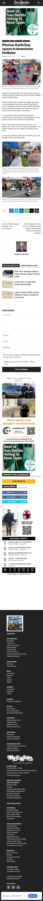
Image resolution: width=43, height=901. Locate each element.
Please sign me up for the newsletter (16, 362)
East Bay (10, 859)
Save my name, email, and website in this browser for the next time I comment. (22, 356)
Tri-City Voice (11, 845)
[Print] (37, 211)
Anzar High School (13, 711)
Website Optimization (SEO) (16, 789)
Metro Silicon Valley (13, 814)
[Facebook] (11, 211)
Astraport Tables (12, 748)
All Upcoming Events (14, 720)
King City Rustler (12, 832)
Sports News (11, 708)
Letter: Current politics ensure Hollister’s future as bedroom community (26, 294)
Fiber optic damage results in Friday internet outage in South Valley (27, 274)
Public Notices (11, 666)
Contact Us (10, 643)
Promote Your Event (13, 727)
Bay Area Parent (12, 853)
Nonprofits (26, 41)
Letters (9, 693)
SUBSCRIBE (11, 634)
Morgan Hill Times (13, 837)
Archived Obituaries (13, 737)
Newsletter (10, 641)
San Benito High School (14, 713)
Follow (23, 497)
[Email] (31, 211)
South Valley (11, 861)
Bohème (9, 855)
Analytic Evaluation (13, 796)
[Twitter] (16, 211)
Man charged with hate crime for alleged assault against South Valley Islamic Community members (31, 228)
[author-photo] (21, 247)
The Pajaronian (12, 843)
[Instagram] (13, 887)
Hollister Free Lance (13, 830)
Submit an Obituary (13, 739)
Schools (9, 680)
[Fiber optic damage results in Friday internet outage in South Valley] (7, 274)
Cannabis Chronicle (13, 857)
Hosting (9, 787)
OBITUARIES (11, 732)
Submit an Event (12, 724)
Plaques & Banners (13, 656)
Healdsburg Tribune (13, 828)
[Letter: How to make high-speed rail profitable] (7, 284)
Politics (9, 682)
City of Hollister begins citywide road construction (10, 226)
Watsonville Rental (13, 750)
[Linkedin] (21, 211)
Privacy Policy (11, 649)
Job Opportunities (13, 869)
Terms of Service (12, 652)
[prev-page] (3, 303)
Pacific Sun (10, 819)
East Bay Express (12, 810)
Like (24, 492)
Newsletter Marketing (14, 798)
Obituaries (10, 734)
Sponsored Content (13, 793)
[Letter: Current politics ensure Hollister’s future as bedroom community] (7, 295)
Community (6, 41)
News (12, 41)
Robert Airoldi (6, 56)
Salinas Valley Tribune (14, 841)
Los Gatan (10, 834)
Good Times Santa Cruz (15, 812)
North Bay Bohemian (14, 816)
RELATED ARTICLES (11, 266)
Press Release (11, 647)
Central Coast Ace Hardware (16, 746)
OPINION (10, 687)
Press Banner (11, 839)
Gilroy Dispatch (12, 826)
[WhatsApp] (26, 211)
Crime (9, 678)
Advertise (10, 664)
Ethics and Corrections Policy (16, 654)
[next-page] (7, 303)
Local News (19, 41)
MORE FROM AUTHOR (29, 266)
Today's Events (12, 722)
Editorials (10, 691)
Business (10, 675)
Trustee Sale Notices (13, 775)
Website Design (12, 785)
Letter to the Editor (13, 645)
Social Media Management (16, 791)
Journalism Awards (13, 871)
